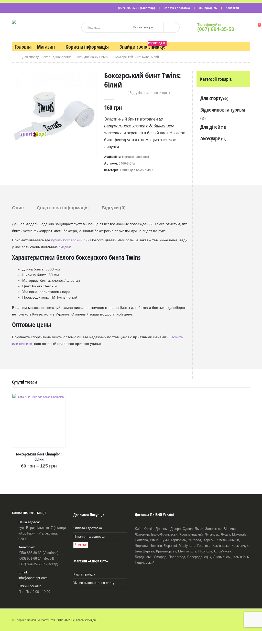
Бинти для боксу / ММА (137, 170)
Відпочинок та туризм (222, 109)
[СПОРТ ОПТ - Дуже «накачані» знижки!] (45, 27)
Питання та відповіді (89, 536)
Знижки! (80, 545)
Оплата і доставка (176, 7)
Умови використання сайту (94, 583)
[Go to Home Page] (13, 57)
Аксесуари (210, 138)
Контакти (232, 7)
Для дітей (210, 126)
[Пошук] (171, 27)
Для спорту (211, 98)
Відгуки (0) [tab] (114, 207)
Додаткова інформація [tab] (63, 207)
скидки (64, 247)
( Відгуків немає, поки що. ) (148, 93)
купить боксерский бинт (71, 240)
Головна (23, 46)
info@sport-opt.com (33, 578)
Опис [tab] (18, 207)
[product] (39, 420)
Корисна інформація (87, 46)
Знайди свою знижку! (142, 46)
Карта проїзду (84, 574)
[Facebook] (246, 8)
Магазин (46, 46)
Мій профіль (208, 7)
